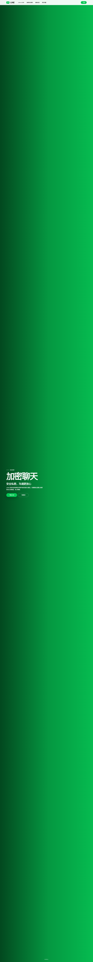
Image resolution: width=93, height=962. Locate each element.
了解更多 (23, 495)
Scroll (46, 959)
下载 (84, 2)
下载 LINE (11, 495)
